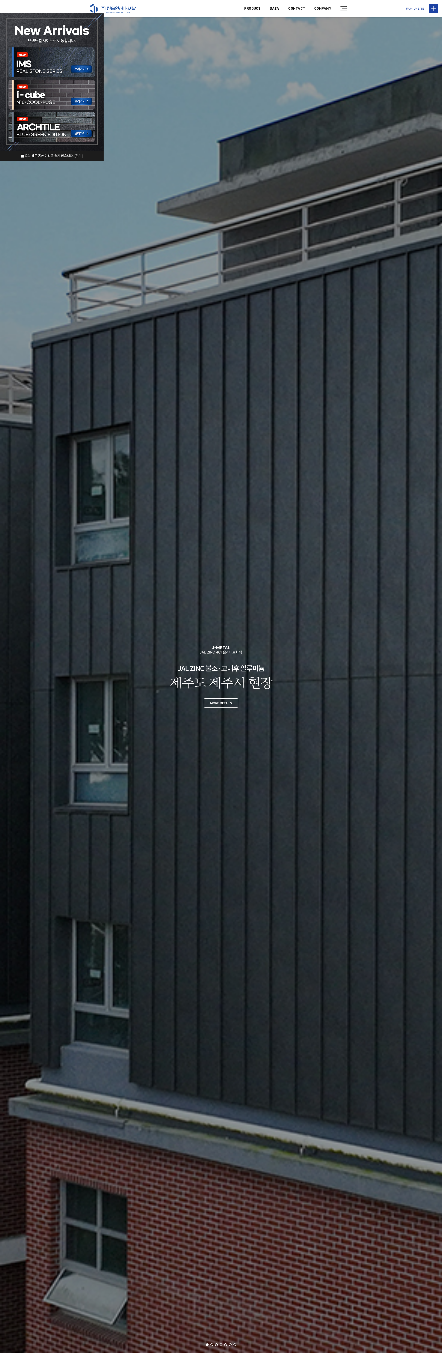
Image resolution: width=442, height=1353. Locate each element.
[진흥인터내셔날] (113, 8)
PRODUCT (252, 8)
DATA (274, 8)
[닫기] (78, 156)
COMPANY (322, 8)
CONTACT (296, 8)
